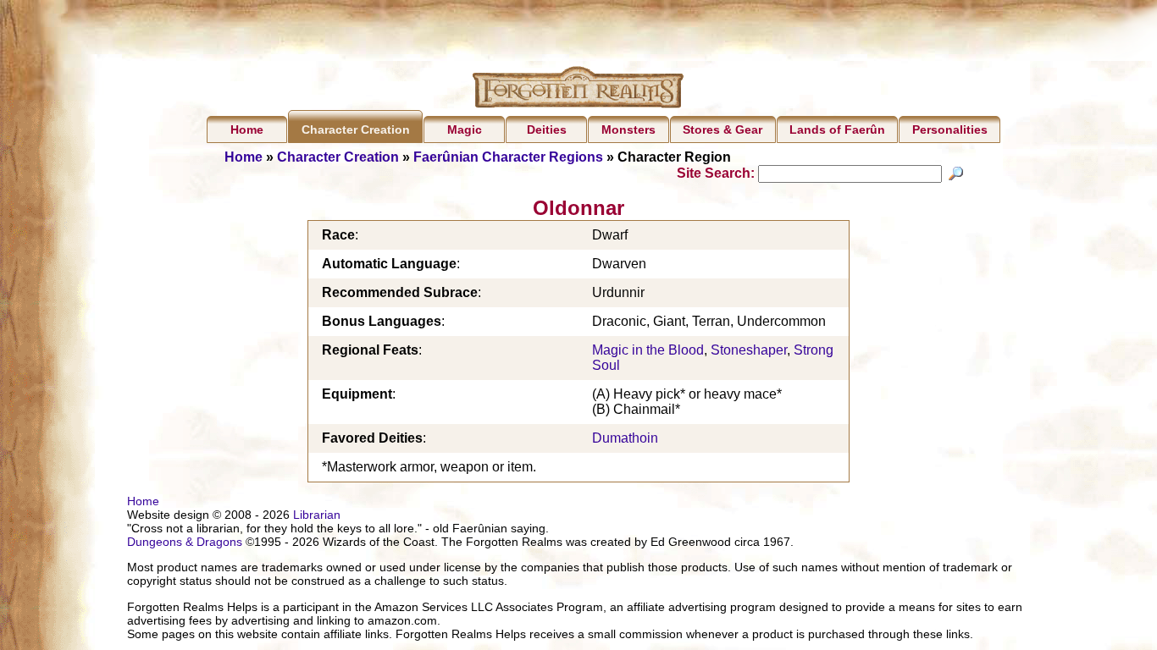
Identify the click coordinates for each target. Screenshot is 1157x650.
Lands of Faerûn (837, 129)
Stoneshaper (749, 350)
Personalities (950, 129)
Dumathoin (625, 438)
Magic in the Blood (648, 350)
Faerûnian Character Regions (508, 157)
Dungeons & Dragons (184, 541)
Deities (547, 129)
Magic (464, 129)
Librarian (316, 514)
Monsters (628, 129)
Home (246, 129)
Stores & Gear (722, 129)
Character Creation (356, 129)
